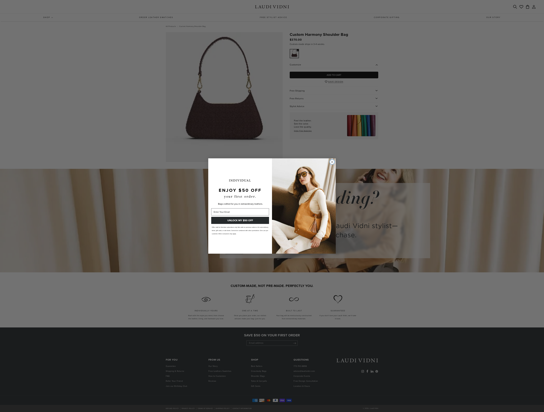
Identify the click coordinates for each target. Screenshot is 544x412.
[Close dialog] (332, 161)
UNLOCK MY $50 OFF (240, 220)
